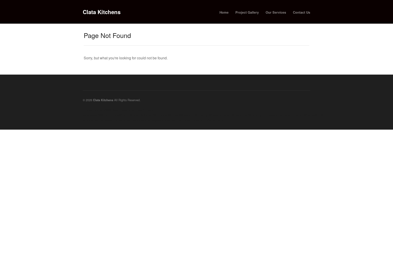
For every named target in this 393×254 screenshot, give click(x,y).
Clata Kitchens (102, 12)
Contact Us (301, 12)
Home (224, 12)
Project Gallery (247, 12)
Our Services (276, 12)
